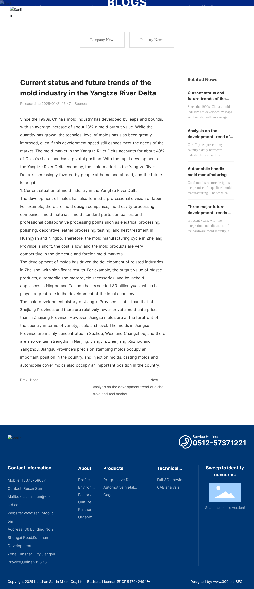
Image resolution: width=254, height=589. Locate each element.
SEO (239, 581)
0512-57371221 (219, 443)
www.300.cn (223, 581)
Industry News (151, 40)
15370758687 (34, 480)
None (34, 380)
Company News (102, 40)
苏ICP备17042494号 (133, 581)
